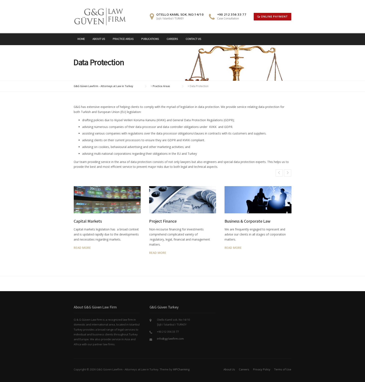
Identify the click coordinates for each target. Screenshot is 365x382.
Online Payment (274, 16)
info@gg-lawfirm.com (170, 338)
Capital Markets (88, 221)
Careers (172, 39)
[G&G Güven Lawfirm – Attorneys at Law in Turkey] (101, 16)
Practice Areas (123, 39)
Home (81, 39)
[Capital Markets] (107, 199)
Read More (82, 248)
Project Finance (163, 221)
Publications (150, 39)
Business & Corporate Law (247, 221)
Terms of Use (282, 369)
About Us (99, 39)
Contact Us (193, 39)
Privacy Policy (261, 369)
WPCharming (181, 369)
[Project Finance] (182, 199)
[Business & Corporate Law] (258, 199)
